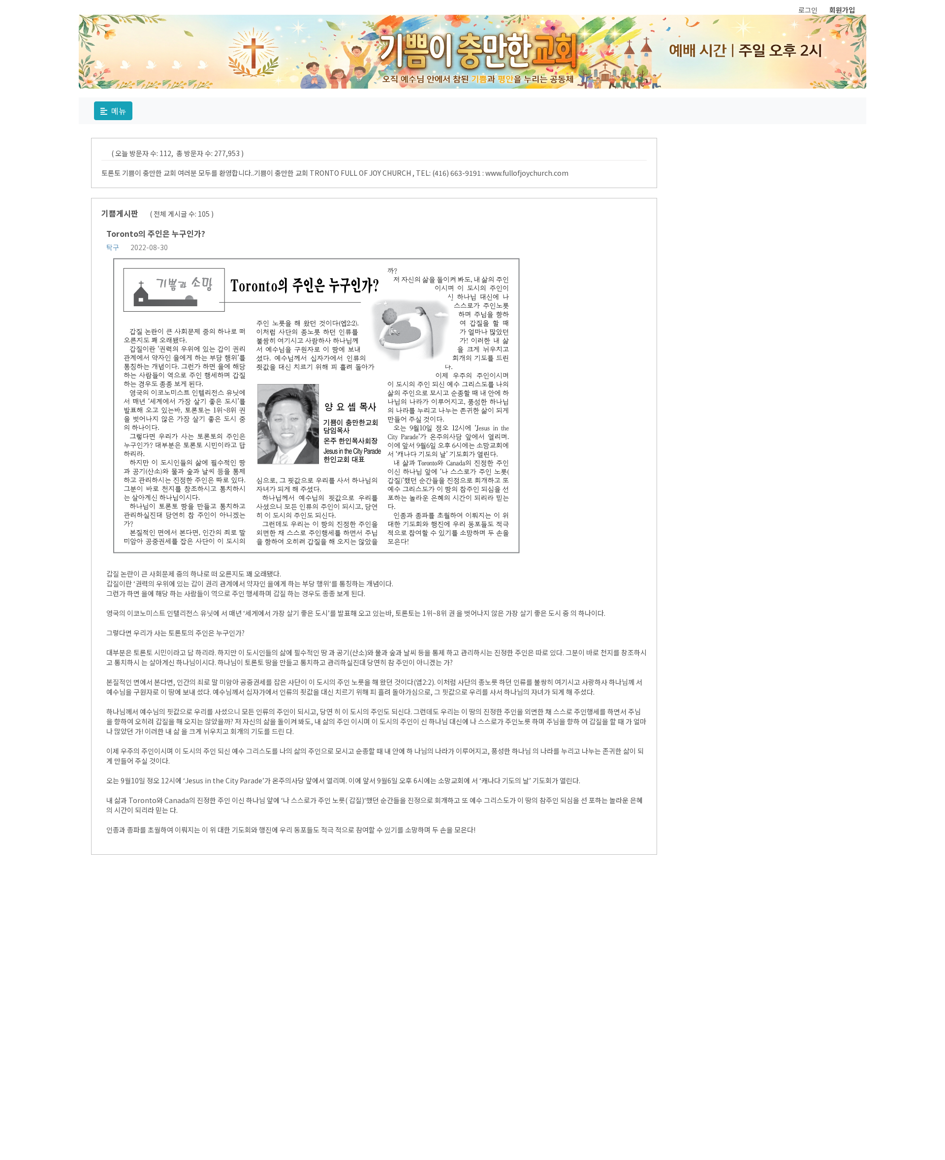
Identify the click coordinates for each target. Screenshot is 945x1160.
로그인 (808, 10)
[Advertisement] (592, 1012)
